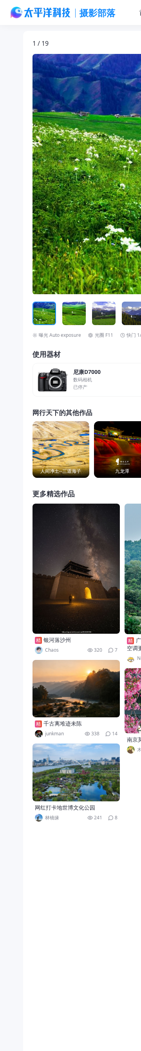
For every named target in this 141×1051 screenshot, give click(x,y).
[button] (69, 174)
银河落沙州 (57, 639)
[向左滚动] (39, 313)
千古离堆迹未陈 (62, 723)
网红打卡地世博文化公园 (65, 807)
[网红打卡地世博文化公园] (76, 772)
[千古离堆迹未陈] (76, 688)
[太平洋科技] (41, 12)
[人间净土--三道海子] (61, 449)
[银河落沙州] (76, 569)
